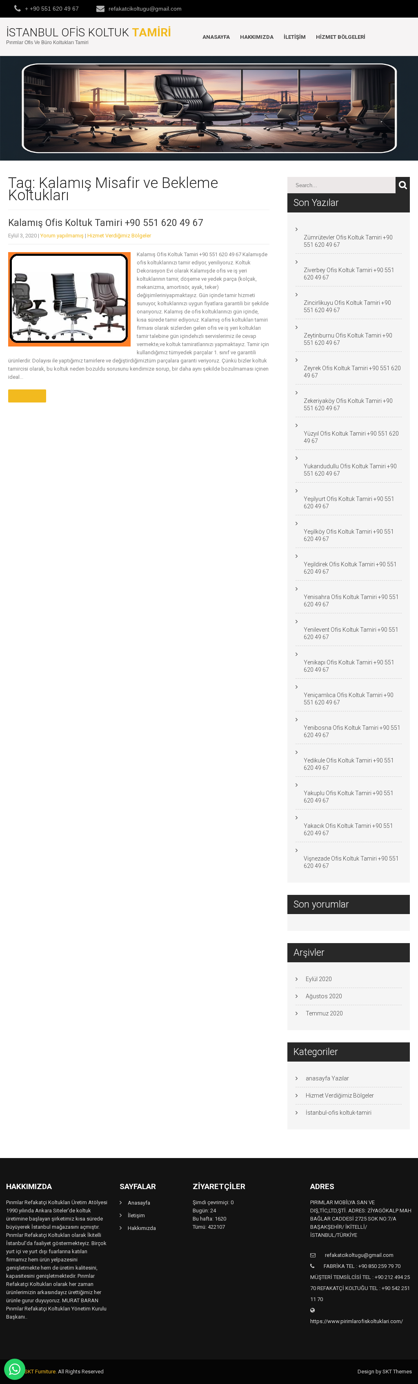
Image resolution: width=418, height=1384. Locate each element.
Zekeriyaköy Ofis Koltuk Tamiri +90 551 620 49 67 (348, 404)
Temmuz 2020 (324, 1013)
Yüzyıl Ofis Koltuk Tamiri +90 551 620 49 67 (351, 437)
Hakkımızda (256, 37)
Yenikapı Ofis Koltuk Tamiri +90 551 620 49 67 (349, 666)
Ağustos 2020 (324, 996)
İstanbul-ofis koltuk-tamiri (338, 1112)
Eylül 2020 (319, 979)
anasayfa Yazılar (327, 1078)
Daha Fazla (27, 396)
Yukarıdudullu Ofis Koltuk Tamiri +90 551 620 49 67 (350, 470)
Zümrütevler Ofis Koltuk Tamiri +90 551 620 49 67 (348, 241)
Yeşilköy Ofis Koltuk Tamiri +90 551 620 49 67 (349, 535)
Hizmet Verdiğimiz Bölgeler (119, 236)
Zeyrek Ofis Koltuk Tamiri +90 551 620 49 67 (352, 372)
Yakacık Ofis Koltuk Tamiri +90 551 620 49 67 (348, 829)
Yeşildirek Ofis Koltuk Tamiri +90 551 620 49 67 (350, 568)
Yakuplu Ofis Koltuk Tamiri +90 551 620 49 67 (349, 797)
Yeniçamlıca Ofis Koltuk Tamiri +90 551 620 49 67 (349, 699)
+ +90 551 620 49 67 (52, 8)
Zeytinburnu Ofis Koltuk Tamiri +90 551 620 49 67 (348, 339)
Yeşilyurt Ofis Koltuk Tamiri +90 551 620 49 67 (349, 503)
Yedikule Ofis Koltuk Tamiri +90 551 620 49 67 (349, 764)
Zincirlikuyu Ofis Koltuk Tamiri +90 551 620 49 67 (347, 306)
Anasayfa (216, 37)
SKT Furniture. (40, 1371)
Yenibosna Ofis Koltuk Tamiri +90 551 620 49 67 (352, 731)
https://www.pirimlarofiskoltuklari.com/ (356, 1321)
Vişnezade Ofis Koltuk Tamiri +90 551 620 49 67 (351, 862)
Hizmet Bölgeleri (340, 37)
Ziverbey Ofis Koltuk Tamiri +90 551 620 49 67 (349, 274)
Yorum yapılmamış (62, 236)
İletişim (295, 37)
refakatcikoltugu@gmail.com (145, 8)
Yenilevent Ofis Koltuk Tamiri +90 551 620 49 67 (351, 633)
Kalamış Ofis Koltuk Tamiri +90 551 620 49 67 (105, 222)
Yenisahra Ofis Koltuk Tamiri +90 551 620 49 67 (351, 601)
